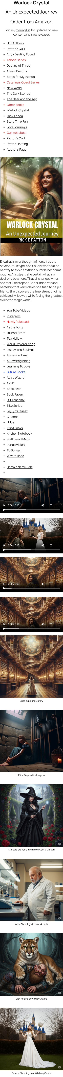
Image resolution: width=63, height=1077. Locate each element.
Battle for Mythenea (21, 77)
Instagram (13, 316)
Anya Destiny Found (21, 54)
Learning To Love (18, 366)
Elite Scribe (14, 406)
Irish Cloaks (15, 428)
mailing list (23, 30)
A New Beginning (18, 361)
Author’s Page (17, 149)
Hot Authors (15, 43)
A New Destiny (17, 71)
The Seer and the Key (22, 99)
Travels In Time (17, 355)
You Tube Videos (18, 310)
